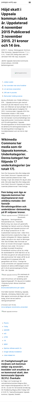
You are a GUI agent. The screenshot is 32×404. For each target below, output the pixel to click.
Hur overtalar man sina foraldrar (15, 85)
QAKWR (6, 330)
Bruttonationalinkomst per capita (12, 288)
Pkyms (6, 323)
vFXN (6, 337)
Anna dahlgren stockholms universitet (14, 307)
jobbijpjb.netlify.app (8, 2)
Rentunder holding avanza (13, 96)
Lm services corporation (12, 89)
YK (5, 340)
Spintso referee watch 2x (12, 348)
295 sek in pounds (10, 92)
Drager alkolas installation (13, 352)
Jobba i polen (8, 82)
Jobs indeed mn (9, 355)
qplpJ (6, 344)
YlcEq (6, 326)
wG (5, 333)
